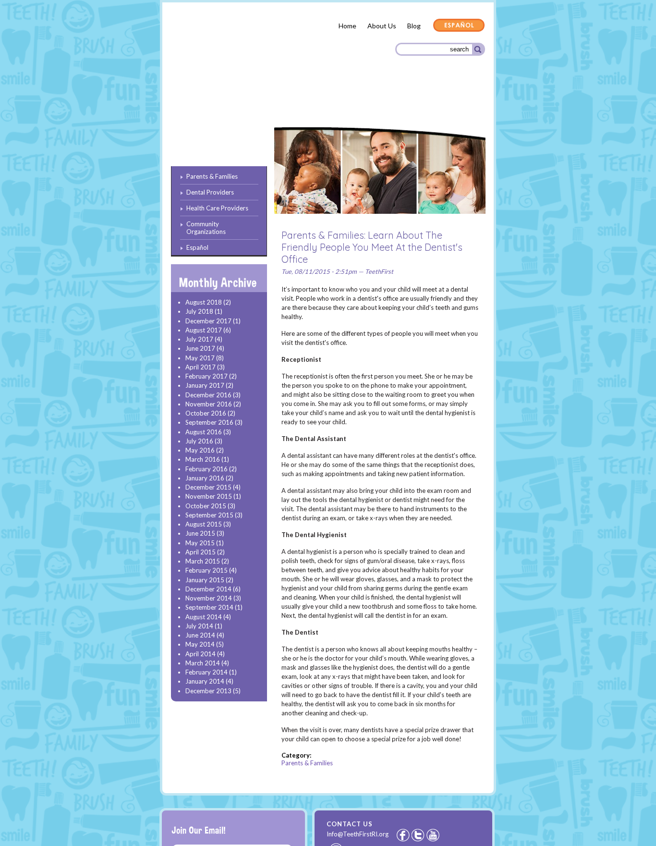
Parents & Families (205, 102)
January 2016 (204, 478)
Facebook (403, 835)
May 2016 (200, 450)
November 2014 (208, 598)
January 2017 (204, 385)
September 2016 (209, 422)
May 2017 (200, 358)
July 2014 (199, 626)
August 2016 (203, 432)
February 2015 (206, 570)
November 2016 (208, 404)
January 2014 (204, 681)
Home (347, 26)
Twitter (419, 835)
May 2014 (200, 644)
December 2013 (208, 691)
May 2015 (200, 543)
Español (459, 26)
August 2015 (203, 524)
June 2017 (200, 348)
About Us (381, 26)
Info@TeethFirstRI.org (358, 834)
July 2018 (199, 311)
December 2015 (208, 487)
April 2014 (200, 654)
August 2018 (203, 302)
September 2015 (209, 515)
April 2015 (200, 552)
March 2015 (202, 561)
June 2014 (200, 635)
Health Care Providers (349, 101)
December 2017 (208, 321)
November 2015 (208, 496)
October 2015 (205, 506)
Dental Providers (274, 100)
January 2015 (204, 580)
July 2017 (199, 339)
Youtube (433, 835)
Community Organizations (437, 102)
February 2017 (206, 376)
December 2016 (208, 395)
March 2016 (202, 459)
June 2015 (200, 533)
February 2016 (206, 469)
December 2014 (208, 589)
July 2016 (199, 441)
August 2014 (203, 617)
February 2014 (206, 672)
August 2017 (203, 330)
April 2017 (200, 367)
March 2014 (202, 663)
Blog (414, 26)
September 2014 (209, 607)
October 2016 (205, 413)
